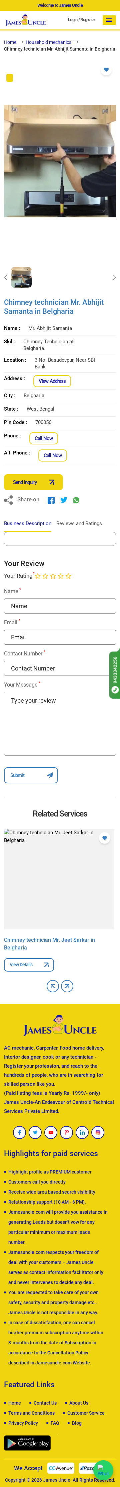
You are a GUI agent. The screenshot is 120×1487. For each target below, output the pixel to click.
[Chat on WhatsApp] (103, 1470)
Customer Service (86, 1413)
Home (10, 42)
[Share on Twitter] (63, 500)
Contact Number (24, 653)
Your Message (22, 684)
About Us (78, 1403)
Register (87, 19)
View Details (21, 964)
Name (12, 590)
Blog (77, 1423)
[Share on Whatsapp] (76, 500)
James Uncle (56, 1480)
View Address (52, 381)
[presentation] (5, 277)
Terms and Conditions (31, 1413)
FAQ (55, 1423)
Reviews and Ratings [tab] (79, 523)
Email (12, 622)
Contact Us (45, 1403)
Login (72, 19)
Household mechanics (48, 42)
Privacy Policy (23, 1423)
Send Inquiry (25, 482)
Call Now (44, 438)
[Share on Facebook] (51, 500)
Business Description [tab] (27, 523)
